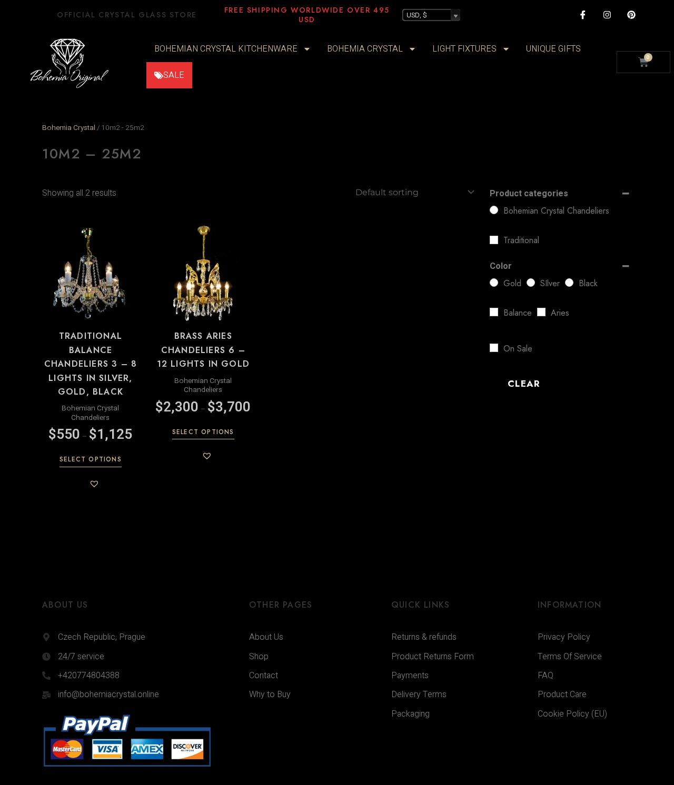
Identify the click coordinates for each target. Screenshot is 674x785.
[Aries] (541, 312)
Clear (524, 383)
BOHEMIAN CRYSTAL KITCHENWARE (226, 49)
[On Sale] (494, 348)
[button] (94, 483)
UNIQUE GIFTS (553, 49)
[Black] (569, 282)
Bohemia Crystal (68, 128)
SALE (173, 75)
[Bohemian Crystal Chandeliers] (494, 210)
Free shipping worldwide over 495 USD (307, 15)
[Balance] (494, 312)
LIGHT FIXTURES (464, 49)
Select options (91, 460)
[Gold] (494, 282)
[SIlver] (531, 282)
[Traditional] (494, 240)
